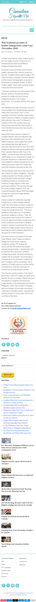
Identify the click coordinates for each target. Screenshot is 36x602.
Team (3, 564)
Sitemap (22, 565)
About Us (22, 2)
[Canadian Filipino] (18, 15)
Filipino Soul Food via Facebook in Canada (15, 517)
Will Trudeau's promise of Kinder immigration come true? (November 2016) (17, 46)
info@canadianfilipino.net (21, 308)
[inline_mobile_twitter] (15, 600)
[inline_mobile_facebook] (9, 600)
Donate (3, 576)
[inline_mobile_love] (3, 600)
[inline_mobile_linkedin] (21, 600)
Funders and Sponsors (5, 572)
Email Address (7, 366)
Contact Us (23, 562)
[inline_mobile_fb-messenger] (27, 600)
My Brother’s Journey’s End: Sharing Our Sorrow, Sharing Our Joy (16, 490)
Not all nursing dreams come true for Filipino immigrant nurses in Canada (17, 504)
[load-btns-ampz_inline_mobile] (33, 600)
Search (32, 2)
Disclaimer (23, 558)
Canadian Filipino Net (7, 559)
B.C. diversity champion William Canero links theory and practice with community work (17, 447)
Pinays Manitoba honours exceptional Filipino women (17, 476)
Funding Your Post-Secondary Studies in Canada (17, 531)
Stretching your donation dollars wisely (15, 545)
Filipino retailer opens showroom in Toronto (16, 462)
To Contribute (6, 567)
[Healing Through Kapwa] (18, 325)
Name (4, 358)
